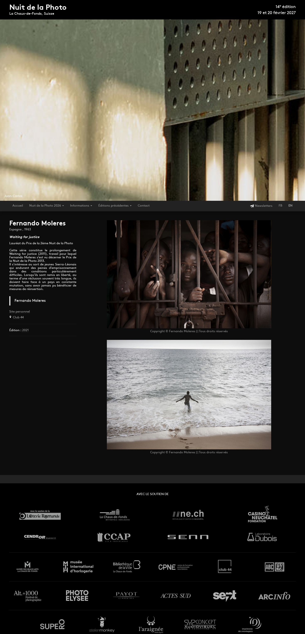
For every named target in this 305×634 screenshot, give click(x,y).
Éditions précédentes (113, 205)
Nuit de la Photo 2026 (45, 205)
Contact (144, 205)
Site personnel (19, 311)
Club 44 (18, 317)
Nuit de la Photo (38, 8)
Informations (80, 205)
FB (280, 205)
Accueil (17, 205)
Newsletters (263, 206)
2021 (25, 330)
